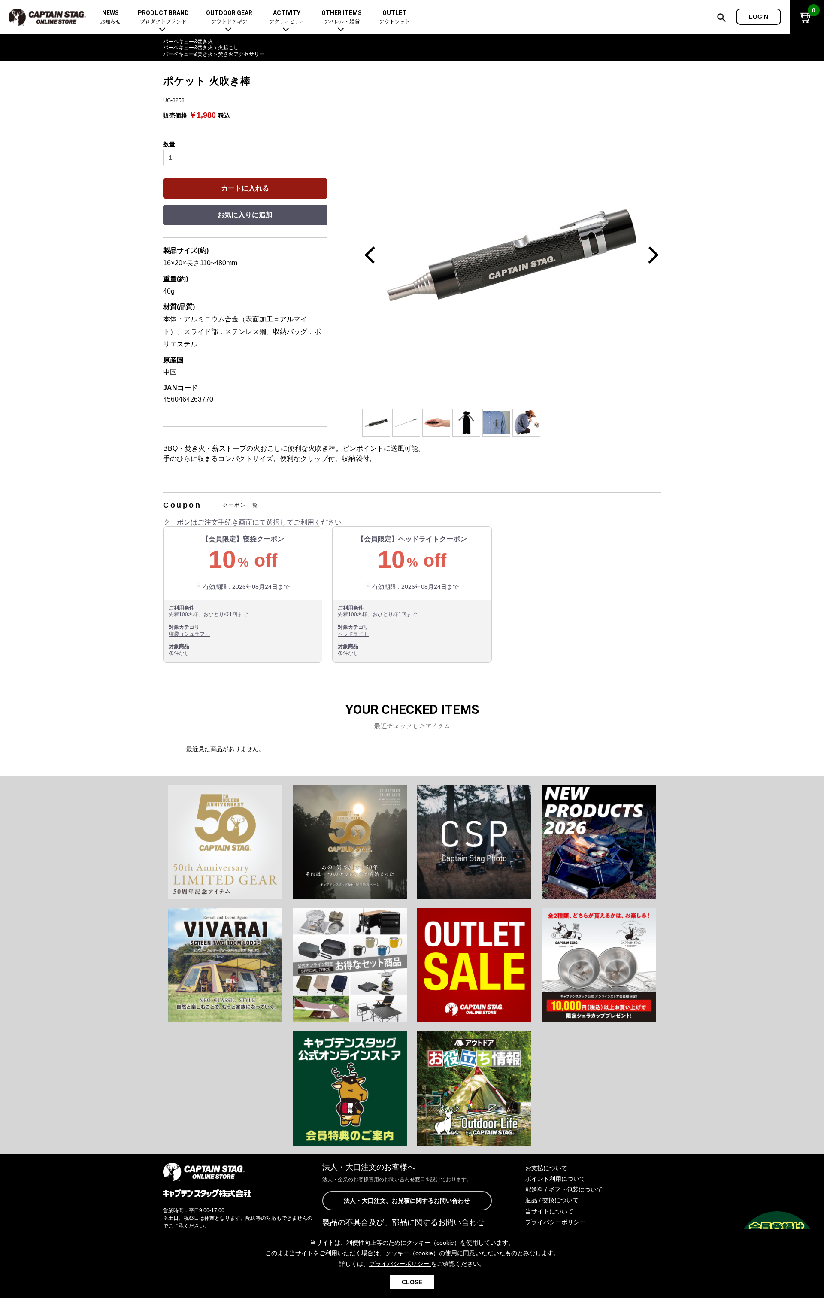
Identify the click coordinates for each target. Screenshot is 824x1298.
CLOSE (412, 1282)
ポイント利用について (555, 1178)
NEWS (110, 17)
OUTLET (394, 17)
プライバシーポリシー (555, 1222)
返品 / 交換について (552, 1200)
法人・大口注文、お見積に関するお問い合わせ (407, 1200)
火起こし (228, 48)
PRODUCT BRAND (163, 17)
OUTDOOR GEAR (229, 17)
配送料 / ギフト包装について (564, 1189)
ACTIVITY (286, 17)
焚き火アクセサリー (241, 54)
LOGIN (758, 16)
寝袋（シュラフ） (189, 634)
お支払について (546, 1168)
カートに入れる (245, 188)
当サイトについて (549, 1211)
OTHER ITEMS (341, 17)
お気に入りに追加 (245, 214)
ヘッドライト (353, 634)
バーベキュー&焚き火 (188, 42)
